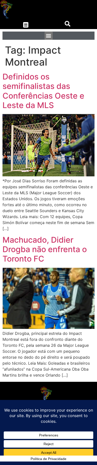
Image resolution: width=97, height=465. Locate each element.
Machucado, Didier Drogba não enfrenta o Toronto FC (44, 249)
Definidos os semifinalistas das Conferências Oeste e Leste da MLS (43, 91)
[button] (25, 25)
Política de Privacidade (48, 459)
